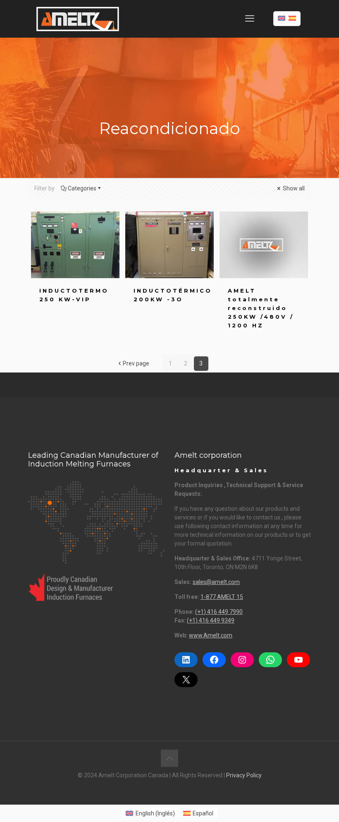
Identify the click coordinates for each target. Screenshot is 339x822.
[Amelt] (77, 18)
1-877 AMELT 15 (222, 597)
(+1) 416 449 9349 (210, 620)
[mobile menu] (250, 19)
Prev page (136, 363)
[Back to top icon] (169, 758)
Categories (82, 188)
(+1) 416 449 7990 (219, 611)
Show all (293, 188)
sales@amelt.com (216, 582)
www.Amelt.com (210, 635)
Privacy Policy (244, 775)
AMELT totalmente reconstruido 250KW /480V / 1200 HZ (261, 308)
